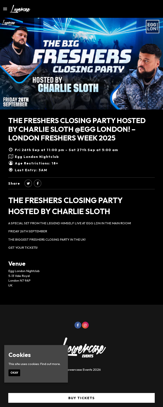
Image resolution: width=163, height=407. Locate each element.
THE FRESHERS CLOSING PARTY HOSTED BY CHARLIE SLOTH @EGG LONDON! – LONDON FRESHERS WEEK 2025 (77, 129)
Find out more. (50, 364)
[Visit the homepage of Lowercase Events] (18, 9)
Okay (14, 372)
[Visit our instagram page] (85, 325)
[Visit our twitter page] (28, 183)
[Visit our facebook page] (37, 183)
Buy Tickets (81, 398)
